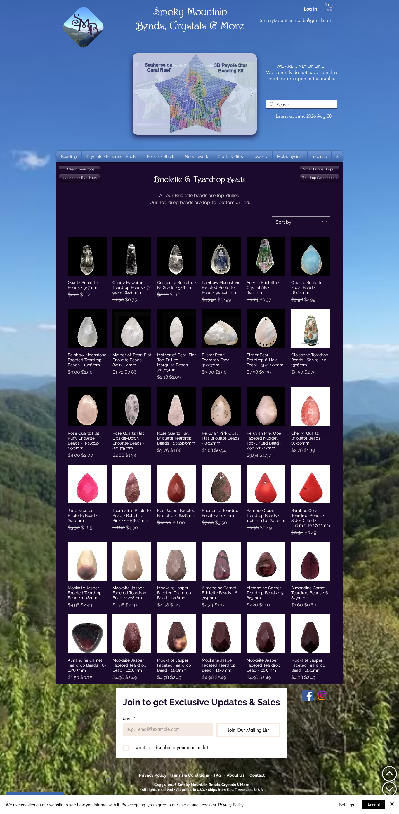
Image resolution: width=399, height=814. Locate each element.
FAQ (218, 775)
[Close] (391, 804)
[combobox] (301, 222)
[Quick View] (87, 256)
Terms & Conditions (191, 775)
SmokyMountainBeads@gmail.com (296, 20)
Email (129, 718)
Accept (373, 805)
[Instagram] (322, 695)
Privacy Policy (153, 775)
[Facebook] (307, 695)
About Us (236, 775)
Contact (257, 775)
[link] (329, 7)
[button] (111, 156)
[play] (243, 58)
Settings (346, 805)
